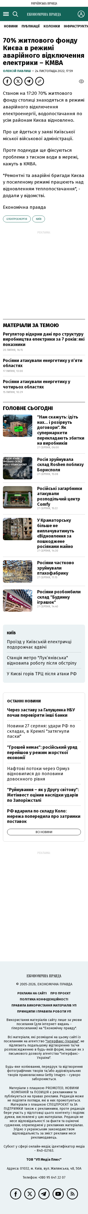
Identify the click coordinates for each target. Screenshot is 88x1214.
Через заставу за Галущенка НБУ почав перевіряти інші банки (41, 712)
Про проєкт (60, 993)
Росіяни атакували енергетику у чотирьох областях (36, 384)
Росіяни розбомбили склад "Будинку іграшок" (59, 597)
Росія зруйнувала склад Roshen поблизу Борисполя (60, 465)
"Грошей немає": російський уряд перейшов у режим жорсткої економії (42, 752)
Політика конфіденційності (44, 999)
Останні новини (24, 701)
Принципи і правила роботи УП (44, 1011)
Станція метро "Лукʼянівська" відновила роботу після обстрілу (42, 660)
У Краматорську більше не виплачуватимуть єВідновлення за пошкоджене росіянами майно (55, 533)
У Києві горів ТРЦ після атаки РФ (42, 673)
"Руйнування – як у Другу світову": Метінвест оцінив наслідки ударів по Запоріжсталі (43, 795)
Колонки (52, 26)
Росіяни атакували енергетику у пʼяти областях (42, 363)
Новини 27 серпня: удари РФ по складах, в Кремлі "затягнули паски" (41, 731)
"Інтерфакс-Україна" (62, 1041)
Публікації (31, 26)
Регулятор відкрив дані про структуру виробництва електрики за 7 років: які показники (44, 339)
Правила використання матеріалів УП (44, 1005)
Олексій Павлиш (17, 71)
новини (11, 26)
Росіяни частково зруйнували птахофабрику (55, 568)
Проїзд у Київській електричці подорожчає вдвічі (39, 644)
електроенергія (17, 219)
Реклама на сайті (32, 993)
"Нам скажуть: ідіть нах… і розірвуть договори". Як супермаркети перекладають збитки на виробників (60, 430)
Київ (38, 219)
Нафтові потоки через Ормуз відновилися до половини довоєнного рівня (38, 774)
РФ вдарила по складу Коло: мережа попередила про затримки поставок (43, 816)
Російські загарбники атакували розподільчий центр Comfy (59, 496)
